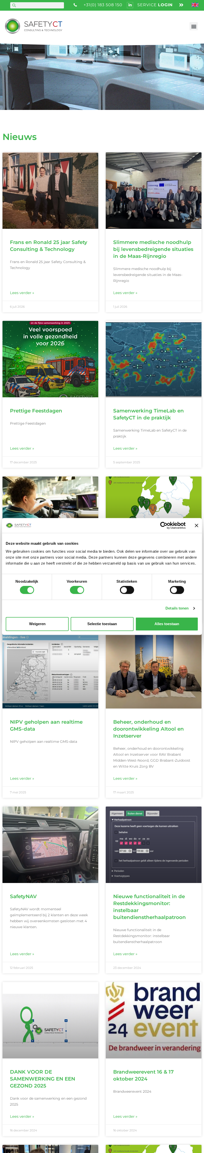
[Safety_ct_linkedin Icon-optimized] (130, 5)
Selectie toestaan (102, 624)
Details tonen (177, 608)
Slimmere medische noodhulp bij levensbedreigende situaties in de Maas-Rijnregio (153, 249)
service (155, 4)
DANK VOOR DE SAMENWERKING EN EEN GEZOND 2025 (42, 1079)
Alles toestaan (166, 624)
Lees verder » (22, 292)
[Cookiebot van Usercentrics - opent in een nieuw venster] (164, 525)
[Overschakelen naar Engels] (195, 5)
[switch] (77, 590)
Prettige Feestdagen (36, 411)
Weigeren (37, 624)
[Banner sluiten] (196, 525)
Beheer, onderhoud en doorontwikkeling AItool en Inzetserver (148, 729)
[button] (194, 26)
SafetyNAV (23, 896)
